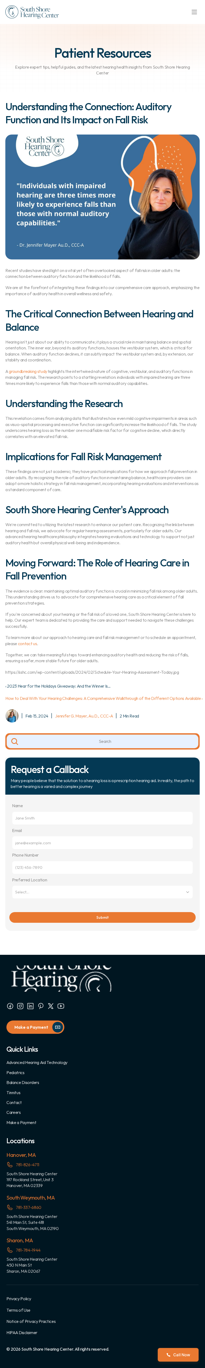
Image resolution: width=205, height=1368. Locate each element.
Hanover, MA (21, 1155)
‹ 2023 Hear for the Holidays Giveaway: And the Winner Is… (58, 686)
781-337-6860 (28, 1207)
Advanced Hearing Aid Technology (37, 1062)
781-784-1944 (28, 1250)
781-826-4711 (27, 1164)
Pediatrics (15, 1072)
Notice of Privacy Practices (31, 1321)
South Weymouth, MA (30, 1197)
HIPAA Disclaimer (21, 1332)
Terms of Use (18, 1310)
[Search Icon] (102, 742)
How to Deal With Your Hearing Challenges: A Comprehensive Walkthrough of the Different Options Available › (104, 698)
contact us (27, 643)
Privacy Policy (18, 1298)
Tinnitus (13, 1092)
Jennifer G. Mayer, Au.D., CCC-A (84, 716)
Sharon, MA (19, 1240)
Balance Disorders (22, 1082)
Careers (13, 1112)
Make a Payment (21, 1122)
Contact (14, 1102)
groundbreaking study (28, 371)
